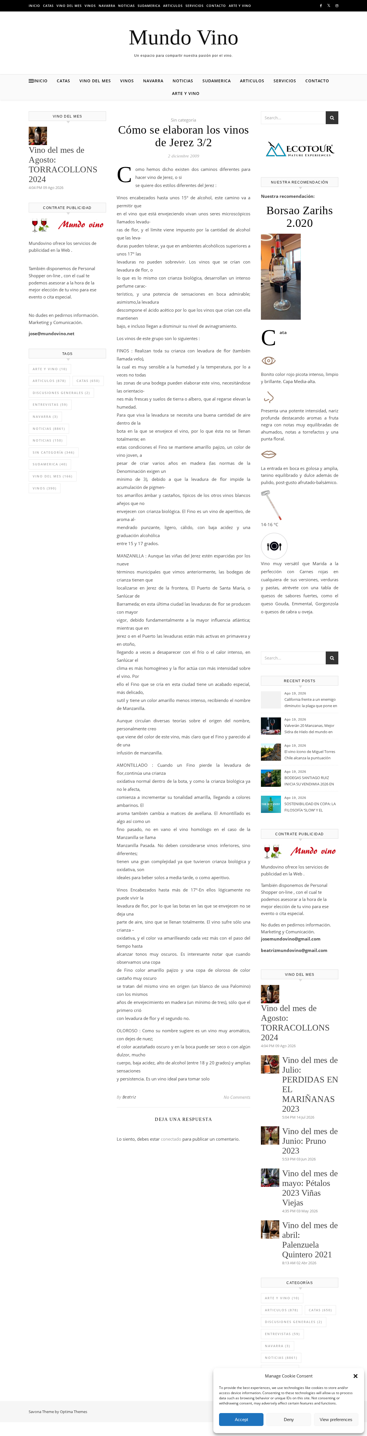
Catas (48, 5)
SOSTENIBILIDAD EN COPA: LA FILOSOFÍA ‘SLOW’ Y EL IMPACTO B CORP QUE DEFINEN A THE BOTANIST (310, 807)
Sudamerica (149, 5)
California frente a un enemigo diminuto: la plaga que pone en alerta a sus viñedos (310, 703)
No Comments (237, 1097)
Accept (241, 1419)
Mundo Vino (184, 37)
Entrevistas (50, 404)
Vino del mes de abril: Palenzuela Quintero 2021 (310, 1239)
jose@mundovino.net (52, 333)
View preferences (336, 1419)
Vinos (90, 5)
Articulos (173, 5)
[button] (355, 1376)
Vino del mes (69, 5)
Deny (289, 1419)
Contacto (216, 5)
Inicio (34, 5)
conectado (171, 1139)
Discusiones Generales (61, 393)
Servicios (195, 5)
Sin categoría (54, 452)
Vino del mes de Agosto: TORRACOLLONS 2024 (63, 164)
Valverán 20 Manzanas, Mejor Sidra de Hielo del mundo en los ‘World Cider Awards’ (309, 729)
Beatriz (129, 1097)
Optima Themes (73, 1411)
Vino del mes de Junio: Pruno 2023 (310, 1140)
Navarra (107, 5)
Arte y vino (240, 5)
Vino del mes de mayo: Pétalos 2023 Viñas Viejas (310, 1187)
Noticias (126, 5)
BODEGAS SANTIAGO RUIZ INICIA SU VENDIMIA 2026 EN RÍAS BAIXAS (309, 781)
